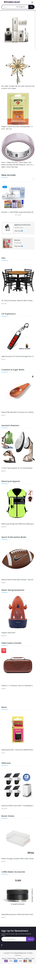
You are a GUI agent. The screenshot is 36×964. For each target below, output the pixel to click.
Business (17, 240)
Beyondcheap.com (20, 953)
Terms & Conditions (23, 958)
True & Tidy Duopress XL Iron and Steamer (17, 468)
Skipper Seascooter (8, 633)
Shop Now (17, 231)
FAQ (32, 958)
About (4, 958)
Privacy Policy (11, 958)
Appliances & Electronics (22, 225)
